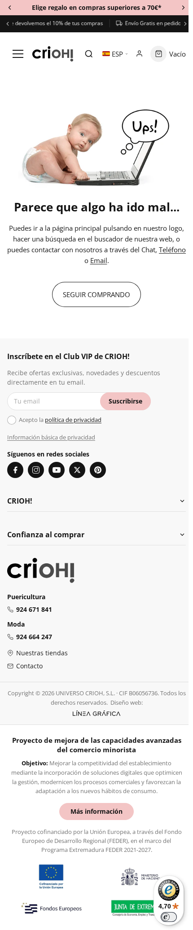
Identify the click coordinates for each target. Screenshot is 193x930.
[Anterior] (8, 24)
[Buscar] (89, 54)
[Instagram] (36, 470)
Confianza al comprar (45, 535)
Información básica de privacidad (51, 437)
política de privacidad (73, 420)
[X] (77, 470)
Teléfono (172, 249)
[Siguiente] (185, 24)
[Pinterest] (98, 470)
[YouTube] (56, 470)
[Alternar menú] (18, 54)
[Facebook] (15, 470)
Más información (96, 811)
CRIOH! (19, 501)
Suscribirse (125, 401)
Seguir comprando (96, 294)
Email (98, 260)
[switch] (169, 917)
